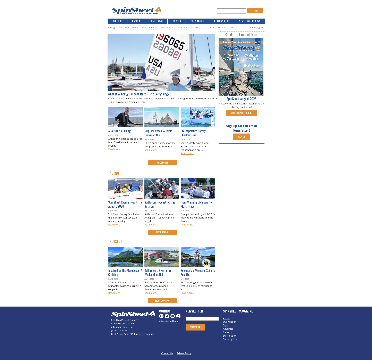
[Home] (137, 10)
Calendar (234, 27)
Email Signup (257, 27)
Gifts (244, 27)
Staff (225, 325)
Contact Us (167, 353)
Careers (227, 332)
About (226, 318)
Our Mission (229, 321)
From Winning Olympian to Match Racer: (196, 204)
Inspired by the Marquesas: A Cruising (125, 272)
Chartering (156, 21)
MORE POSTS (162, 162)
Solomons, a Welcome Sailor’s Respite (198, 272)
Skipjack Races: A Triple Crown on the (158, 132)
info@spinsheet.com (122, 327)
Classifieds (208, 27)
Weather (195, 27)
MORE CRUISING (162, 300)
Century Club (221, 21)
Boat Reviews (168, 27)
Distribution (229, 335)
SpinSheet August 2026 (241, 98)
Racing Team (115, 27)
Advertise (228, 328)
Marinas (182, 27)
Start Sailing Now (249, 21)
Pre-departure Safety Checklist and (193, 132)
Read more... (114, 149)
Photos (222, 27)
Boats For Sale (149, 27)
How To (177, 21)
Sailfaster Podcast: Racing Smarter (160, 204)
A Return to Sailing (119, 130)
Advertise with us (168, 321)
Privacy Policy (184, 353)
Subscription (230, 339)
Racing (136, 21)
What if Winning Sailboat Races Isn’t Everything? (138, 93)
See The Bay (131, 27)
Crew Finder (197, 21)
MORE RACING (162, 232)
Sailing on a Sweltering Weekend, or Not (158, 272)
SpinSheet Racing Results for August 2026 (125, 204)
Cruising (117, 21)
